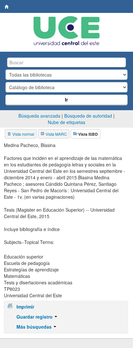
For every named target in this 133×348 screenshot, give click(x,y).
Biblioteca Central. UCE (7, 7)
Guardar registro (35, 316)
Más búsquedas (34, 326)
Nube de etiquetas (66, 122)
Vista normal (23, 134)
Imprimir (25, 306)
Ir (66, 99)
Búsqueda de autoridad (88, 115)
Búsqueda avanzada (39, 115)
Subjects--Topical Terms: (29, 242)
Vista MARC (56, 134)
